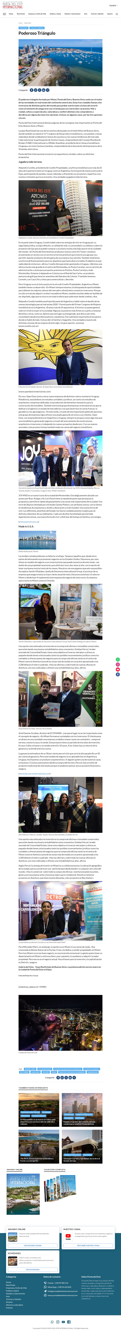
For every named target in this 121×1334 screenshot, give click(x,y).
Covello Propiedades (91, 1069)
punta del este (92, 1072)
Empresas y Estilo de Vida (37, 14)
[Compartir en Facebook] (31, 90)
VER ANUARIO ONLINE (33, 1245)
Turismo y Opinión (97, 14)
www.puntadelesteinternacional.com (63, 1295)
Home (11, 14)
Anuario (110, 14)
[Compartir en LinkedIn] (43, 90)
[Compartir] (47, 90)
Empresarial (69, 1114)
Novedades (46, 1112)
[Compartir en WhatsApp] (35, 90)
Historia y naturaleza (14, 1305)
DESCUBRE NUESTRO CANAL (88, 1245)
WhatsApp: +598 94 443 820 (59, 1287)
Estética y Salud (55, 14)
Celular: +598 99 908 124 (58, 1283)
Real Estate (21, 14)
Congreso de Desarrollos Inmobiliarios (67, 1069)
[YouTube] (63, 1322)
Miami (54, 1072)
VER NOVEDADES (33, 1270)
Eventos (9, 1308)
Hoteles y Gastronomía (72, 14)
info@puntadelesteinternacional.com (63, 1291)
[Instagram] (58, 1322)
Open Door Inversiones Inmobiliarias (71, 1072)
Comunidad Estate (45, 1069)
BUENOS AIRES (30, 1069)
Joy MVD (46, 1072)
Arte (85, 14)
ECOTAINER (24, 1072)
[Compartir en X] (39, 90)
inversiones (35, 1072)
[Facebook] (69, 1322)
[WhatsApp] (52, 1322)
